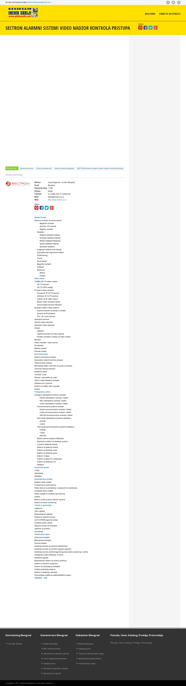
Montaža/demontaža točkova (89, 658)
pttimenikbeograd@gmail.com (39, 2)
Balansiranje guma (85, 643)
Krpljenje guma (84, 648)
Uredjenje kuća (49, 663)
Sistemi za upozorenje (42, 505)
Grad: (36, 185)
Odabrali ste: (12, 168)
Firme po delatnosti (169, 13)
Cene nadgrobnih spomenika (55, 658)
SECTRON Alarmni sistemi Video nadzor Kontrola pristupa (100, 168)
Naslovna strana (26, 168)
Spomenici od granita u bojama (55, 668)
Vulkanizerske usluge (86, 663)
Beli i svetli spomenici (51, 648)
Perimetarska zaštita (42, 534)
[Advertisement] (66, 59)
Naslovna (150, 13)
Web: (36, 199)
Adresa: (37, 182)
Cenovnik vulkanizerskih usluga (91, 653)
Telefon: (38, 193)
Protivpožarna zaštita (42, 392)
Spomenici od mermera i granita (56, 653)
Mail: (36, 196)
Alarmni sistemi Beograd (64, 168)
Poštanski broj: (40, 188)
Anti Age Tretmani (15, 643)
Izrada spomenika (50, 643)
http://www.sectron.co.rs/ (57, 199)
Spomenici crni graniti (52, 673)
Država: (37, 191)
